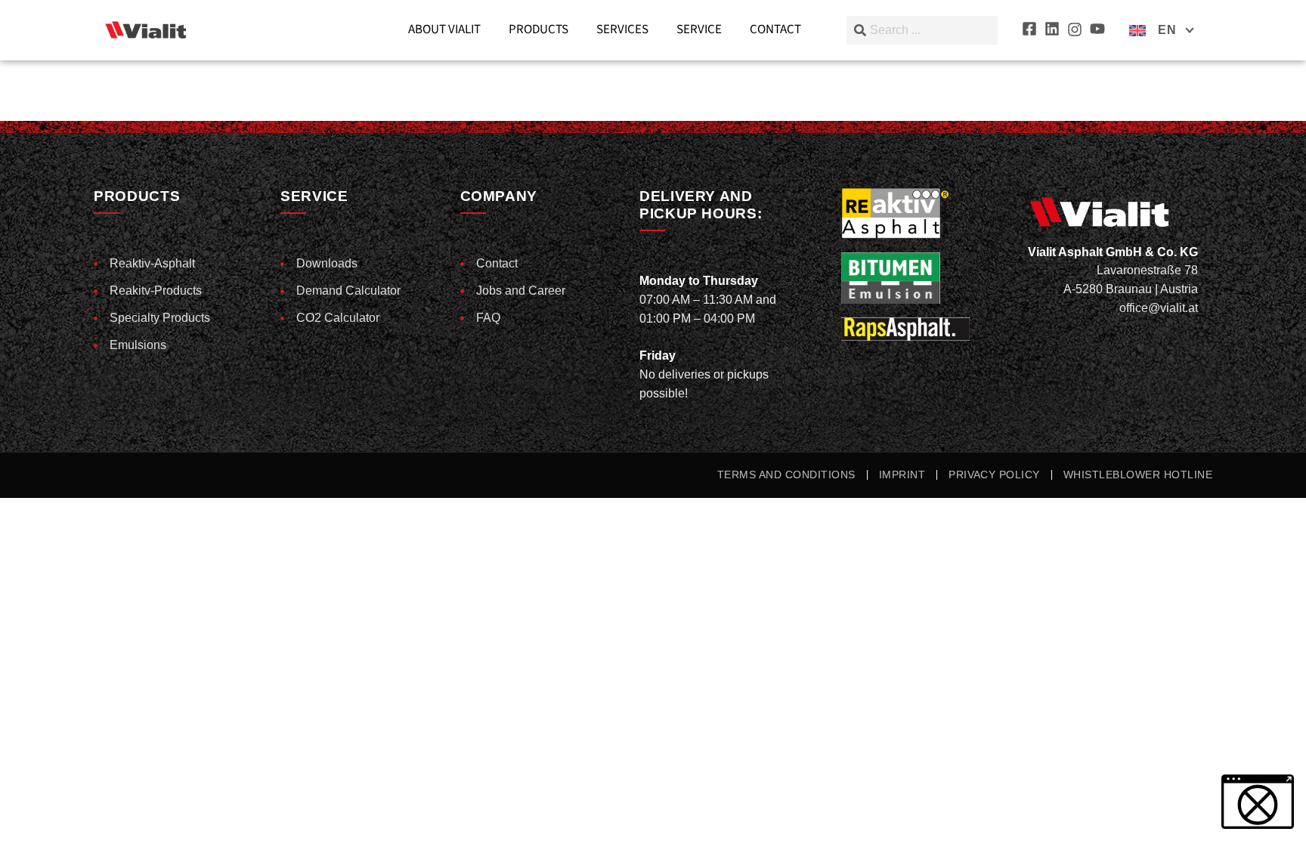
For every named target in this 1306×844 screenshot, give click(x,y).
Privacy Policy (994, 475)
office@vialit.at (1158, 307)
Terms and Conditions (786, 475)
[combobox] (922, 30)
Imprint (902, 475)
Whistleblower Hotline (1137, 475)
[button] (33, 811)
